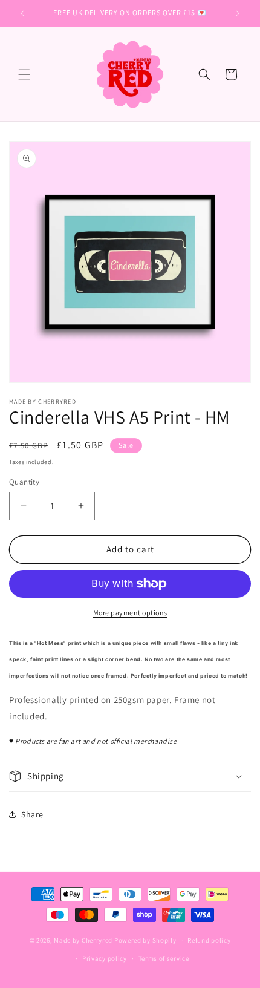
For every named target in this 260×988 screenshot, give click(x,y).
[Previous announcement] (22, 13)
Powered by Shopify (145, 939)
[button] (24, 74)
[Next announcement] (237, 13)
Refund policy (208, 940)
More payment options (130, 612)
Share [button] (32, 814)
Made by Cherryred (83, 939)
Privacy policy (104, 958)
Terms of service (163, 958)
